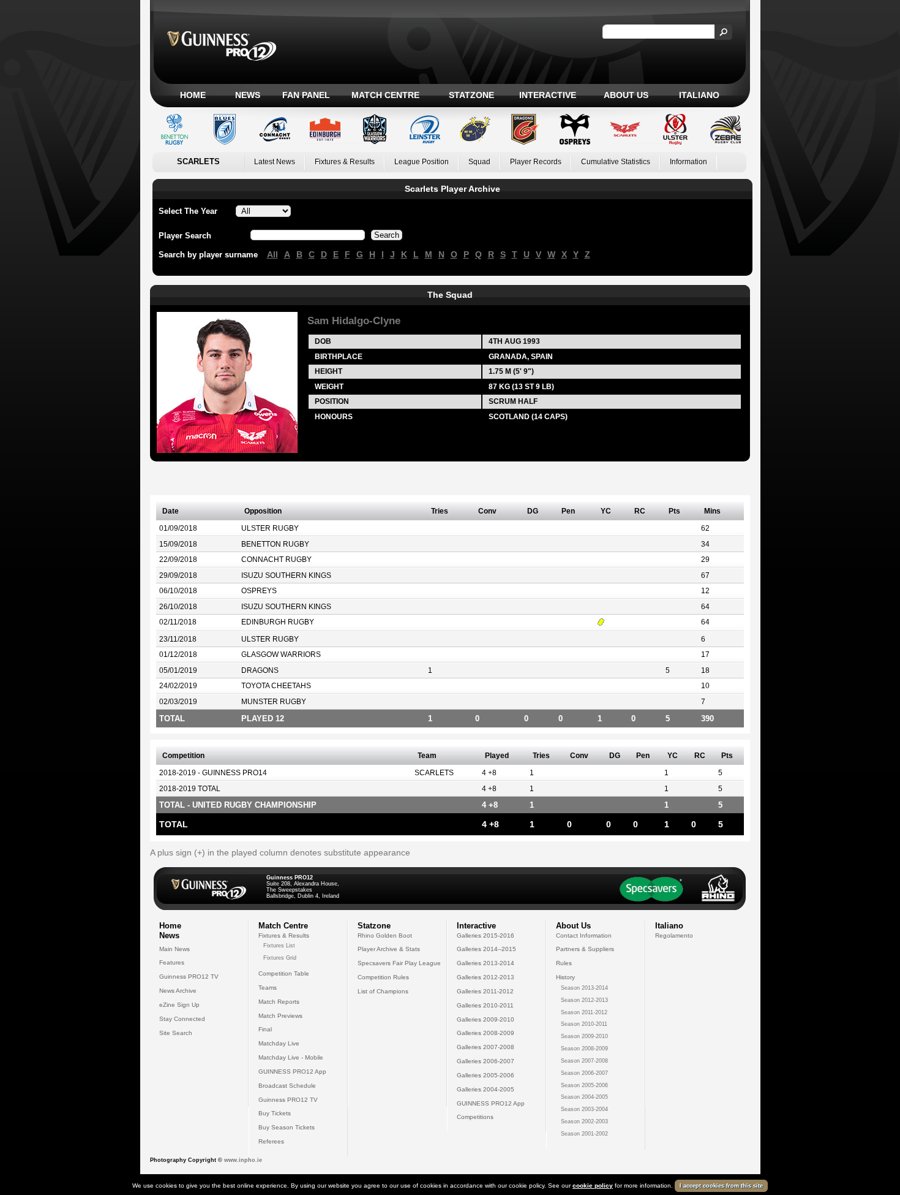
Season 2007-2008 (584, 1061)
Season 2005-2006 (584, 1085)
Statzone (471, 95)
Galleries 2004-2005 (485, 1089)
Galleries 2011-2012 (485, 991)
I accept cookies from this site (721, 1186)
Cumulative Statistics (615, 161)
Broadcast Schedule (287, 1085)
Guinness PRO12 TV (189, 976)
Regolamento (674, 935)
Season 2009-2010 (584, 1036)
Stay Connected (182, 1018)
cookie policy (592, 1185)
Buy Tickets (274, 1113)
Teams (267, 987)
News (247, 95)
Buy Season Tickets (286, 1127)
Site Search (175, 1033)
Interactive (547, 95)
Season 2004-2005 (584, 1097)
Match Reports (278, 1001)
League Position (421, 161)
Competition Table (283, 973)
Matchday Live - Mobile (290, 1057)
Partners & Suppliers (585, 949)
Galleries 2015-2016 (485, 935)
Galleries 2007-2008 (485, 1047)
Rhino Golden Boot (385, 935)
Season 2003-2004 (584, 1109)
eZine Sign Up (179, 1004)
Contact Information (584, 935)
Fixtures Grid (279, 958)
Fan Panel (306, 95)
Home (193, 95)
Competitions (475, 1116)
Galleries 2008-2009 (485, 1033)
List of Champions (383, 991)
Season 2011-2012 (584, 1012)
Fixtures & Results (345, 161)
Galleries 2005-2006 (485, 1075)
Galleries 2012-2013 (485, 977)
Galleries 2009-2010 (485, 1019)
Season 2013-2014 (584, 988)
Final (265, 1029)
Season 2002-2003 (584, 1121)
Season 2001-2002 (584, 1134)
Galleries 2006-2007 (485, 1061)
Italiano (699, 95)
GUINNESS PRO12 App (292, 1071)
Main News (174, 949)
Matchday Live (278, 1043)
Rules (564, 963)
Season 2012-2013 (584, 1000)
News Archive (178, 990)
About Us (626, 95)
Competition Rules (383, 977)
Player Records (535, 161)
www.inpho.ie (243, 1160)
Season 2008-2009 (584, 1048)
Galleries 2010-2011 (485, 1005)
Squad (479, 161)
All (272, 254)
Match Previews (280, 1015)
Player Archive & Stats (389, 949)
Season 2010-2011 (584, 1024)
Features (171, 962)
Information (688, 161)
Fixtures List (279, 946)
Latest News (274, 161)
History (565, 977)
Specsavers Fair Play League (399, 963)
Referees (271, 1141)
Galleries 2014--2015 (486, 949)
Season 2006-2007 (584, 1073)
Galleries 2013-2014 (485, 963)
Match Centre (385, 95)
